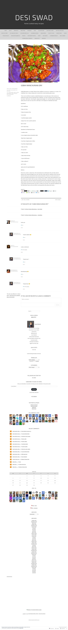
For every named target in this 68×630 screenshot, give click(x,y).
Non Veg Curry (4, 33)
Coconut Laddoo (24, 446)
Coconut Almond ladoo (25, 433)
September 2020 (34, 525)
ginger (17, 92)
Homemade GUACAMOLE (34, 341)
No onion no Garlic (14, 33)
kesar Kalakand (24, 456)
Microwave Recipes (32, 35)
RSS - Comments (34, 508)
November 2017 (34, 550)
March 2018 (34, 546)
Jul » (35, 488)
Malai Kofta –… (15, 461)
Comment (57, 304)
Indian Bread (43, 33)
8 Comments (9, 95)
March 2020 (34, 532)
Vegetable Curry (50, 30)
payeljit (12, 245)
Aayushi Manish (14, 88)
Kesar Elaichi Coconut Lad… (26, 431)
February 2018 (34, 547)
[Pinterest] (35, 317)
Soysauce (15, 93)
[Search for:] (34, 311)
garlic (15, 92)
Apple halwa (57, 199)
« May (33, 488)
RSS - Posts (34, 505)
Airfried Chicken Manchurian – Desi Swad (33, 209)
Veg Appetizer (41, 30)
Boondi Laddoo (24, 441)
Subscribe (34, 389)
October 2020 (34, 524)
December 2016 (34, 563)
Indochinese (9, 93)
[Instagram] (34, 317)
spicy (8, 94)
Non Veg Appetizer (60, 30)
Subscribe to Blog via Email (34, 381)
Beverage (29, 30)
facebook (34, 396)
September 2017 (34, 553)
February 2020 (34, 533)
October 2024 (34, 520)
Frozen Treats (6, 35)
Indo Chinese (62, 35)
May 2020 (34, 529)
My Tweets (34, 377)
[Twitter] (33, 317)
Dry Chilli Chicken (25, 199)
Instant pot (37, 38)
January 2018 (34, 549)
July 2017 (34, 555)
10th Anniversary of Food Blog (34, 328)
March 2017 (34, 559)
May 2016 (34, 571)
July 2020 (34, 528)
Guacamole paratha (34, 340)
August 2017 (34, 554)
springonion (11, 94)
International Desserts (27, 38)
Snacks (23, 35)
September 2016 (34, 566)
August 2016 (34, 567)
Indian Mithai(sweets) (15, 35)
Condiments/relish (54, 35)
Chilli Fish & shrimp (34, 406)
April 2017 (34, 558)
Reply (22, 227)
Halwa (65, 33)
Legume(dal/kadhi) (34, 33)
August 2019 (34, 536)
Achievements (34, 331)
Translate (37, 361)
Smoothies (23, 30)
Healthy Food (51, 33)
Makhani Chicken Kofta (25, 459)
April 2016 (34, 572)
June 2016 (34, 570)
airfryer (44, 38)
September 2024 (34, 521)
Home (5, 30)
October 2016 (34, 564)
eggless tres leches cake (34, 343)
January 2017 (34, 562)
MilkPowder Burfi (34, 333)
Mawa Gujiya (34, 408)
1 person (25, 249)
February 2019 (34, 541)
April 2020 (34, 530)
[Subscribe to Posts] (31, 505)
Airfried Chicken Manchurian (34, 336)
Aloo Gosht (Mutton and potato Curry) (34, 338)
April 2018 (34, 545)
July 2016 (34, 568)
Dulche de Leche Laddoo (26, 436)
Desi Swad (34, 17)
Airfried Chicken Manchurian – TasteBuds (33, 215)
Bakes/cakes (59, 33)
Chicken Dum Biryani (34, 404)
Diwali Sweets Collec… (16, 431)
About (10, 30)
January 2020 (34, 534)
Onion (12, 93)
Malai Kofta (34, 407)
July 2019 (34, 537)
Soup (35, 30)
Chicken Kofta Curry (22, 464)
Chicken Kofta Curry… (16, 459)
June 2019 (34, 538)
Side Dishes (45, 35)
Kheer (39, 35)
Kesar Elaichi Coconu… (17, 433)
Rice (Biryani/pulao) (25, 33)
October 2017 (34, 551)
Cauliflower (11, 92)
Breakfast (16, 30)
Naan (20, 461)
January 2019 (34, 542)
